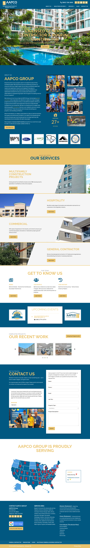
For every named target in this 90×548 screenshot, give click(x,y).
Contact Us (84, 6)
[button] (80, 139)
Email (50, 393)
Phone (50, 387)
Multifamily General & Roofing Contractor (49, 542)
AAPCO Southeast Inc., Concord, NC (22, 546)
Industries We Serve (60, 6)
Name (50, 381)
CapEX (33, 542)
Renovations (26, 542)
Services (71, 6)
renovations (16, 107)
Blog (78, 6)
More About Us (9, 127)
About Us (48, 6)
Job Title (50, 399)
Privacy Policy (77, 546)
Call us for (16, 528)
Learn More (45, 46)
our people (38, 284)
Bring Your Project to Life (73, 336)
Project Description (53, 411)
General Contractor (15, 542)
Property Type (52, 405)
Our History (62, 284)
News (11, 284)
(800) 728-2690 (67, 2)
